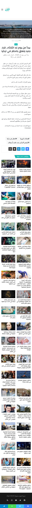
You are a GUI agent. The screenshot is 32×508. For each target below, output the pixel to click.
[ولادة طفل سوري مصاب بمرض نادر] (8, 310)
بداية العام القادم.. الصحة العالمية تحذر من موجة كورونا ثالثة (8, 266)
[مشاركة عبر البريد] (14, 149)
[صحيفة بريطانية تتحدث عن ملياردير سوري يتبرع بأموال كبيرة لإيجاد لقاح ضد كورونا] (24, 462)
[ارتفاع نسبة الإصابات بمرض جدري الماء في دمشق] (24, 326)
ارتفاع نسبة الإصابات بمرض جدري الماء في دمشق (24, 333)
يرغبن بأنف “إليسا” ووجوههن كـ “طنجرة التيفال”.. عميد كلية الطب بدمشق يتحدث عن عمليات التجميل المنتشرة (24, 283)
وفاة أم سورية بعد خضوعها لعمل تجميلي (9, 202)
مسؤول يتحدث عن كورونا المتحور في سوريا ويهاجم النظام (24, 187)
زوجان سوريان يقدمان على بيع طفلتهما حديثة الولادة (24, 348)
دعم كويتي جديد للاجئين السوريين (24, 202)
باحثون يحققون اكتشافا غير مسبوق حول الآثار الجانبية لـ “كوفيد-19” (24, 487)
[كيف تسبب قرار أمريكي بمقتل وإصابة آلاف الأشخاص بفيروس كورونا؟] (24, 359)
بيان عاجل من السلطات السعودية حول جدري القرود (25, 400)
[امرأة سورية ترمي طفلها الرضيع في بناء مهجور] (24, 241)
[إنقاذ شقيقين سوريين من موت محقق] (24, 446)
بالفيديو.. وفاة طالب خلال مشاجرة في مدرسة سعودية (24, 218)
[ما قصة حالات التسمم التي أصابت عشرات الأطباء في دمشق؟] (8, 275)
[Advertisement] (20, 10)
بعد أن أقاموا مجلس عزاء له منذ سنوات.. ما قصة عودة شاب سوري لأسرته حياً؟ (24, 416)
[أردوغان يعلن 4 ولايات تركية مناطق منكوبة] (24, 164)
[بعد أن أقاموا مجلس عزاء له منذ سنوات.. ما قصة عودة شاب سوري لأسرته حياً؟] (24, 409)
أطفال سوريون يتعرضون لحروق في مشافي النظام (8, 486)
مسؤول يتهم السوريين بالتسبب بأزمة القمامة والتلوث (24, 266)
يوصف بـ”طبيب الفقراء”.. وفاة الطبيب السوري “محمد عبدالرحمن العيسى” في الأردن (8, 416)
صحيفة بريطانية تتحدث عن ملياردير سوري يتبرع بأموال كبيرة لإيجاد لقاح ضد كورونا (24, 470)
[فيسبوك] (27, 149)
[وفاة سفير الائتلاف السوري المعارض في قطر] (8, 359)
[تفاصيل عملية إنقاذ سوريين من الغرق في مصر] (8, 210)
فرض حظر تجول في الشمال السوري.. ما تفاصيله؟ (25, 318)
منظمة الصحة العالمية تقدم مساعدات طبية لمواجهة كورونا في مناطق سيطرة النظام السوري (9, 435)
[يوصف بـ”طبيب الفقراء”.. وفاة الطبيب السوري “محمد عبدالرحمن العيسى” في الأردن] (8, 409)
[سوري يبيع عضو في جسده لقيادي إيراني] (24, 226)
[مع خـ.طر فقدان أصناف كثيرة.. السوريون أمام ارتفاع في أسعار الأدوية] (8, 164)
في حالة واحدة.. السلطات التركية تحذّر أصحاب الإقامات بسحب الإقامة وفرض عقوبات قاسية (24, 434)
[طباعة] (10, 149)
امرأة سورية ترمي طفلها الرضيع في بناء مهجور (24, 247)
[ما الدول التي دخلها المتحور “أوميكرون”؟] (8, 180)
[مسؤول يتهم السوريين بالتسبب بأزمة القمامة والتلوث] (24, 259)
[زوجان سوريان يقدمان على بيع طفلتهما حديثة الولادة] (24, 341)
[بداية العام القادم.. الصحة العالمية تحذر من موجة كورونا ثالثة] (8, 259)
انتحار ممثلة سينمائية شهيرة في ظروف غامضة (8, 333)
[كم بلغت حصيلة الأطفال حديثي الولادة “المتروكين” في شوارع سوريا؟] (8, 462)
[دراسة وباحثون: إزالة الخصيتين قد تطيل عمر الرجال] (8, 446)
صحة (13, 40)
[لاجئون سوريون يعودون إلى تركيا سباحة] (24, 375)
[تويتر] (23, 149)
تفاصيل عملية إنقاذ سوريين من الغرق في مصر (8, 217)
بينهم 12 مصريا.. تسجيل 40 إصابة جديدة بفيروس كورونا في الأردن (9, 400)
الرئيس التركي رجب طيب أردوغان (18, 142)
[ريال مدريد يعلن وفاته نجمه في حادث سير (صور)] (8, 294)
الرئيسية (17, 40)
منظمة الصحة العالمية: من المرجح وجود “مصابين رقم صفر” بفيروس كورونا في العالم (8, 349)
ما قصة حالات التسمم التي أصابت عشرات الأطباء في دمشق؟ (8, 282)
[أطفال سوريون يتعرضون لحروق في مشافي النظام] (8, 480)
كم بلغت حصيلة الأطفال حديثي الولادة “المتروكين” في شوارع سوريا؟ (8, 469)
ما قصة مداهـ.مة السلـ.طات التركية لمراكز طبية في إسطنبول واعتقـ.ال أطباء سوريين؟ (9, 383)
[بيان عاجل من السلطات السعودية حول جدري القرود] (24, 392)
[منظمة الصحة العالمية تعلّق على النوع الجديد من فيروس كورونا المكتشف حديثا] (8, 241)
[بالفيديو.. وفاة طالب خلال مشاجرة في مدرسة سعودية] (24, 210)
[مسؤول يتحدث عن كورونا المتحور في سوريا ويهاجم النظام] (24, 180)
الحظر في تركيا (11, 139)
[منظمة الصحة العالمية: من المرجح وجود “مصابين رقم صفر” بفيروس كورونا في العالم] (8, 341)
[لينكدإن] (19, 149)
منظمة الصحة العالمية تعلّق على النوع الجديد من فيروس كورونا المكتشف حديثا (8, 249)
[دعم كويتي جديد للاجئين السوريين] (24, 196)
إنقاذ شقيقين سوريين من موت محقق (24, 452)
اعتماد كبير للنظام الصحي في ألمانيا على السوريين (8, 233)
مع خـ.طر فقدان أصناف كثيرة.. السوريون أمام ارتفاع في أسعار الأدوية (9, 171)
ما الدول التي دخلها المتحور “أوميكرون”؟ (9, 186)
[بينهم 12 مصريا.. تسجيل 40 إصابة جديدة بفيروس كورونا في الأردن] (8, 392)
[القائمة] (2, 10)
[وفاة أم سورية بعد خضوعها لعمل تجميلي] (8, 196)
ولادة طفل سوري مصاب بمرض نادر (8, 317)
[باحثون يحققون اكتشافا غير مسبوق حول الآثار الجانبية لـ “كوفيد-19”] (24, 480)
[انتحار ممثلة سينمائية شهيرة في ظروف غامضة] (8, 326)
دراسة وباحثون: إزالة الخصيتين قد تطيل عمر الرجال (9, 453)
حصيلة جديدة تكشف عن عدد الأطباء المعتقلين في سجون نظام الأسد (24, 301)
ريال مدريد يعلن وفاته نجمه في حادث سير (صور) (8, 301)
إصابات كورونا (24, 139)
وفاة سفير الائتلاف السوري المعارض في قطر (8, 365)
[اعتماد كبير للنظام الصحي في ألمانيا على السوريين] (8, 226)
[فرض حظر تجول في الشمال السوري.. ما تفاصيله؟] (24, 310)
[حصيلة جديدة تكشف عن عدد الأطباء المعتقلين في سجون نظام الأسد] (24, 294)
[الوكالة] (7, 9)
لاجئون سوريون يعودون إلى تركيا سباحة (24, 381)
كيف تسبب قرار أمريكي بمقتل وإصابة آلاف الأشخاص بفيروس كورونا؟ (24, 366)
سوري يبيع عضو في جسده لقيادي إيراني (25, 233)
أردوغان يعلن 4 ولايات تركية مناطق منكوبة (25, 170)
